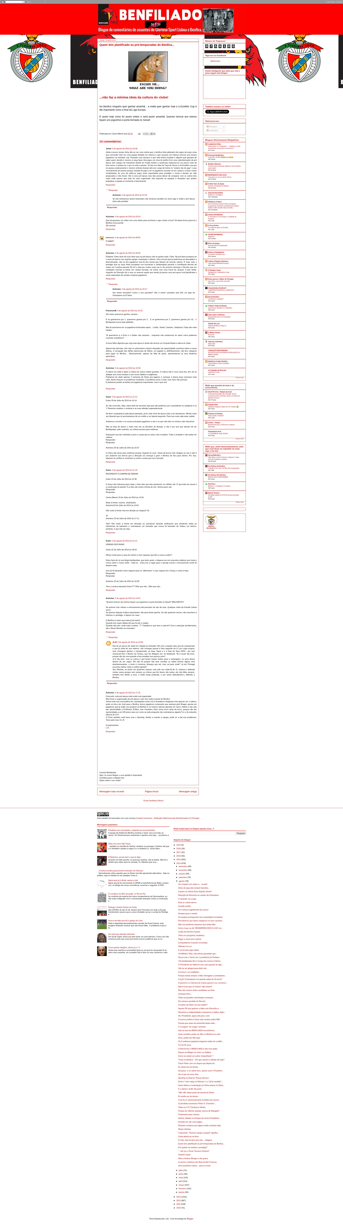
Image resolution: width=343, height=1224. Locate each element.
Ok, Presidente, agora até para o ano (194, 1016)
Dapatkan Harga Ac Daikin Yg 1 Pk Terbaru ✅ (223, 407)
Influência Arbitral (215, 202)
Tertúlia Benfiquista (215, 234)
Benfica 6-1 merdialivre (215, 195)
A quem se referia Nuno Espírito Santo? (195, 891)
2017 (178, 852)
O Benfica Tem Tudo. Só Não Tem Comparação (223, 468)
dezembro (183, 866)
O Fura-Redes (213, 225)
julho (181, 1170)
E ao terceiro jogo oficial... (189, 950)
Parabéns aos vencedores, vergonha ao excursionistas (131, 830)
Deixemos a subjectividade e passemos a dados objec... (202, 1012)
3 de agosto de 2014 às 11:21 (124, 541)
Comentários (213, 131)
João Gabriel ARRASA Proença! (218, 263)
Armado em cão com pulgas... (191, 1122)
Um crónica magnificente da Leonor (193, 910)
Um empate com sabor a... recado (192, 884)
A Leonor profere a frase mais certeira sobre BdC (199, 1019)
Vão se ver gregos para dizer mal (192, 968)
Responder (110, 185)
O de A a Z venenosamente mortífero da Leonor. (198, 1100)
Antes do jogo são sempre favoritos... (194, 888)
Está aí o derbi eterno (187, 902)
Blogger (190, 1219)
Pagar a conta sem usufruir (189, 939)
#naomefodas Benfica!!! (217, 288)
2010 (178, 1208)
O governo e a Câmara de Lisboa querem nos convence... (203, 983)
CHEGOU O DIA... (214, 372)
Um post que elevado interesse (121, 934)
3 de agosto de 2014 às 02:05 (124, 148)
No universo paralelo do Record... (192, 1001)
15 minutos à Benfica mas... (217, 254)
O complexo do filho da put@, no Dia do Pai (126, 894)
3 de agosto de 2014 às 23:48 (130, 642)
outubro (182, 874)
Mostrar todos (240, 377)
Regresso (211, 236)
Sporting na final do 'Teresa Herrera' (193, 1078)
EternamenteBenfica (216, 155)
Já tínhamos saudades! (215, 299)
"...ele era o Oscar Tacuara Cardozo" (193, 1151)
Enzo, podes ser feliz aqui (189, 1038)
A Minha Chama (214, 333)
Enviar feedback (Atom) (153, 800)
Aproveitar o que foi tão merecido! (219, 281)
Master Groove (213, 493)
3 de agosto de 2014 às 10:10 (130, 310)
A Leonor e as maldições (188, 972)
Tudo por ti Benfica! (215, 342)
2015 (178, 859)
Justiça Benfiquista (215, 215)
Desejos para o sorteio (187, 913)
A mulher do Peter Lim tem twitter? (193, 1005)
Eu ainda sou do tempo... (189, 1067)
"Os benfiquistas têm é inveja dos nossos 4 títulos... (200, 961)
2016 (178, 856)
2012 (178, 1200)
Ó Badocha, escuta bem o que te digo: (124, 857)
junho (181, 1174)
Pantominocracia (214, 431)
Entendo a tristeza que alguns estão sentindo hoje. (199, 1125)
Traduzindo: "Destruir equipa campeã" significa (198, 1133)
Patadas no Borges (215, 414)
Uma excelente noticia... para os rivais (194, 1166)
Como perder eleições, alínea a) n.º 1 (124, 947)
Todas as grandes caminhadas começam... (196, 997)
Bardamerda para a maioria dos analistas (221, 424)
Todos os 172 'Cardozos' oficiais (191, 1107)
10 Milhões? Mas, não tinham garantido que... (197, 954)
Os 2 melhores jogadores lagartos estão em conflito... (201, 1041)
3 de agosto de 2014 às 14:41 (127, 598)
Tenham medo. (184, 1155)
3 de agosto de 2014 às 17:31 (127, 693)
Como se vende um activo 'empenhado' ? (195, 1056)
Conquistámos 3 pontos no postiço (193, 943)
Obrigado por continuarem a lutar (219, 272)
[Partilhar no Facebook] (151, 133)
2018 (178, 848)
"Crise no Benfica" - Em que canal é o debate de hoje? (201, 1060)
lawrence (110, 237)
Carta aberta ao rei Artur (188, 1136)
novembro (183, 870)
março (182, 1185)
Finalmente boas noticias (188, 1114)
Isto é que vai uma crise (188, 1074)
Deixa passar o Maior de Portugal (220, 279)
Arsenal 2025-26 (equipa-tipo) (217, 245)
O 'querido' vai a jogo (187, 899)
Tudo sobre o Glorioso (216, 315)
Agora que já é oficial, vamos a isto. (123, 880)
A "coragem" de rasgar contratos (192, 1027)
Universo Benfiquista (216, 252)
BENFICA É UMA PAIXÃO (217, 361)
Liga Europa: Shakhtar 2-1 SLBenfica (220, 308)
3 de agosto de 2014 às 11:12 (124, 397)
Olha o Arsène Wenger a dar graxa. (193, 1158)
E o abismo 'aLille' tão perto (190, 1089)
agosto (182, 881)
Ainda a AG (211, 343)
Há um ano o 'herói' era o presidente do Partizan (198, 957)
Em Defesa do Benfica (216, 466)
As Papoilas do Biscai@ (217, 370)
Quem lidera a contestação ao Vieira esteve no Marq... (201, 1085)
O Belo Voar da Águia (216, 184)
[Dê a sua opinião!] (146, 133)
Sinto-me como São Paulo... (120, 844)
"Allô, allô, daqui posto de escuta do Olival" (196, 1092)
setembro (183, 877)
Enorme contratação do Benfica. (218, 186)
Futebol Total (213, 405)
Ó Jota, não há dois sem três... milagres (195, 1140)
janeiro (182, 1192)
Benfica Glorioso (214, 164)
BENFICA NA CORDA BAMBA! (218, 477)
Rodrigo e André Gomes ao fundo (122, 907)
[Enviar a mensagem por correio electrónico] (139, 134)
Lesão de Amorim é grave (189, 932)
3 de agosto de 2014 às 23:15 (134, 195)
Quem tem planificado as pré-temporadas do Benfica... (201, 1144)
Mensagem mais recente (111, 791)
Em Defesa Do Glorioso (217, 475)
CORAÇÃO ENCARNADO (218, 350)
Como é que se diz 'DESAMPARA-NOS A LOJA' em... (200, 928)
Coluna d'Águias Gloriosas (218, 261)
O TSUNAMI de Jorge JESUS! (218, 433)
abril (181, 1181)
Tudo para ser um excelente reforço (220, 177)
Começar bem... (185, 994)
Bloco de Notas (214, 243)
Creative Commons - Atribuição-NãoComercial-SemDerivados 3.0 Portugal (167, 818)
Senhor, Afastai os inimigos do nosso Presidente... (199, 1118)
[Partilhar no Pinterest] (154, 133)
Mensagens (212, 127)
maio (181, 1177)
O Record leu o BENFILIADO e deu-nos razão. (198, 1049)
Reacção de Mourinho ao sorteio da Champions (198, 895)
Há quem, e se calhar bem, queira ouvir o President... (201, 1071)
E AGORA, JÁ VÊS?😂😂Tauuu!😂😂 (220, 157)
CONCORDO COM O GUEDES (218, 363)
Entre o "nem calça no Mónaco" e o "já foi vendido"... (200, 1081)
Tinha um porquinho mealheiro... (192, 935)
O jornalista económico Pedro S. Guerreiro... (197, 1103)
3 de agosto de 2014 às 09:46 (127, 253)
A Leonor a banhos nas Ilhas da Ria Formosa (197, 1162)
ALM (115, 642)
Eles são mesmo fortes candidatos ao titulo (196, 990)
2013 (178, 1197)
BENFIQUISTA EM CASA (217, 175)
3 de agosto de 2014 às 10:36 (127, 368)
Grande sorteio (184, 906)
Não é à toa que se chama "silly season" (195, 986)
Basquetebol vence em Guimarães (219, 317)
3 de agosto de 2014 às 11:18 (124, 470)
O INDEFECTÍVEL (214, 144)
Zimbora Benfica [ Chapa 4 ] (217, 325)
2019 (178, 845)
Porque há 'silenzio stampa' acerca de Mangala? (198, 1111)
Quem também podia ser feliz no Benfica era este (199, 1034)
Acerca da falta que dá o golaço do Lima (125, 920)
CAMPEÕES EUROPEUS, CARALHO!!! (221, 290)
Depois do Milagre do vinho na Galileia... (195, 1052)
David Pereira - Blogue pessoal (220, 392)
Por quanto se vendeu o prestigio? (192, 1147)
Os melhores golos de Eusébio (218, 227)
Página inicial (151, 791)
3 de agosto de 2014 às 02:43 (127, 216)
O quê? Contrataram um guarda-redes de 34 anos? (200, 979)
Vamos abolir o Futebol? (216, 415)
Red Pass (211, 484)
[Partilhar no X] (149, 133)
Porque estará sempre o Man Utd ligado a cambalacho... (202, 976)
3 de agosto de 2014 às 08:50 (127, 237)
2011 (178, 1204)
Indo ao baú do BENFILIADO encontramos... (197, 1030)
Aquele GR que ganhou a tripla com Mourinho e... (199, 1008)
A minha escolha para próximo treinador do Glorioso (121, 871)
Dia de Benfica (213, 297)
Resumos (211, 334)
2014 (178, 863)
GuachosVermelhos (215, 193)
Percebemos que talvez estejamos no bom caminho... (201, 921)
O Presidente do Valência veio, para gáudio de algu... (200, 965)
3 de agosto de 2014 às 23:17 (134, 289)
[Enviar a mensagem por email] (144, 133)
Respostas (113, 190)
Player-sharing (184, 1129)
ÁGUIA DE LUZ (213, 324)
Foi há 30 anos (184, 1045)
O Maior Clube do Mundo (217, 306)
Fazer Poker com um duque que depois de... (197, 1063)
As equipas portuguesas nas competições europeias (200, 917)
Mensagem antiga (188, 791)
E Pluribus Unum (214, 270)
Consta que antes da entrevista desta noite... (197, 1023)
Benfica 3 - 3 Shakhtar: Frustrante (219, 486)
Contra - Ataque (214, 423)
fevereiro (183, 1188)
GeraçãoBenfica (214, 455)
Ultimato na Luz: (185, 946)
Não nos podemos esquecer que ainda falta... (197, 924)
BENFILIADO (215, 61)
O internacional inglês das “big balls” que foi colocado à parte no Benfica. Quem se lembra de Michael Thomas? (224, 396)
